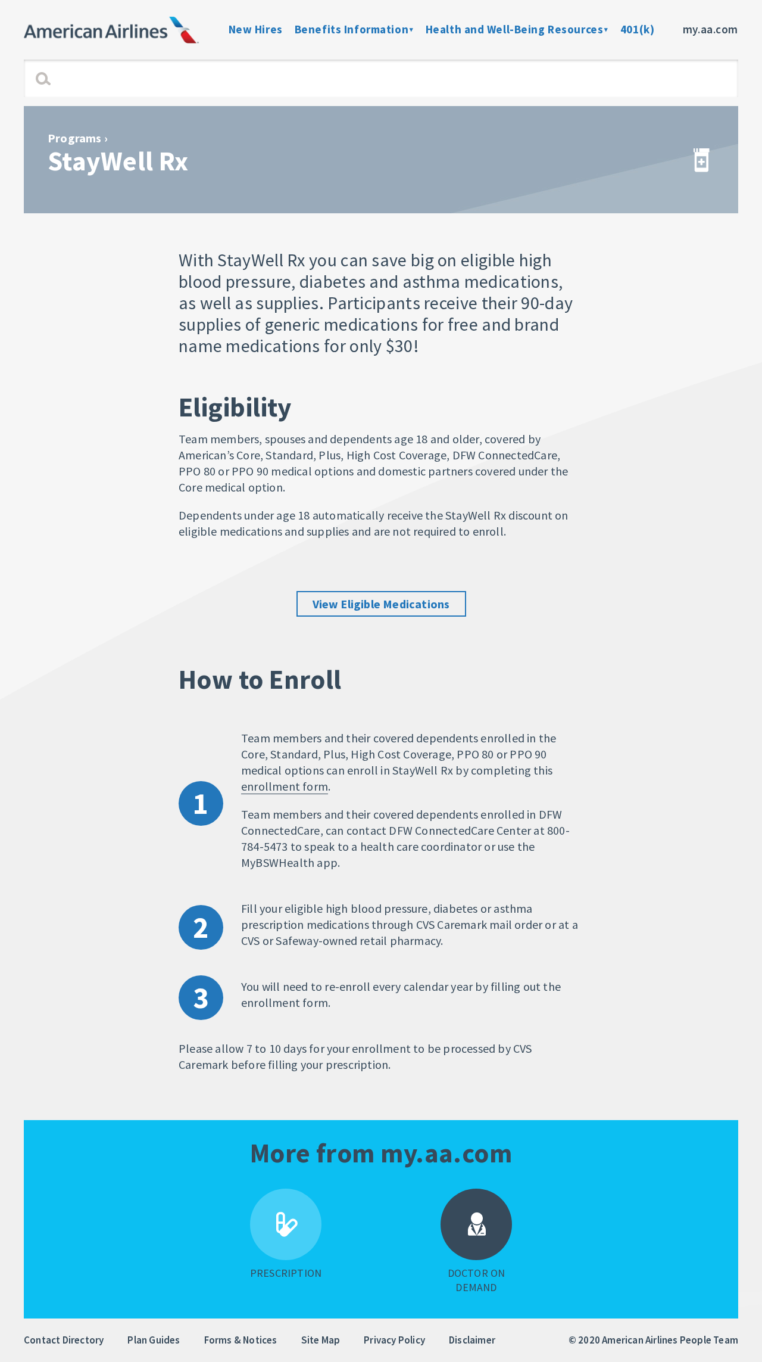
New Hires (256, 29)
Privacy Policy (394, 1340)
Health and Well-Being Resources (515, 29)
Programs (75, 137)
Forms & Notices (240, 1340)
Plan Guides (153, 1340)
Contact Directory (64, 1340)
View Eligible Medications (381, 603)
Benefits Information (351, 29)
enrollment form (284, 786)
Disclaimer (472, 1340)
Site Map (321, 1340)
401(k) (637, 29)
